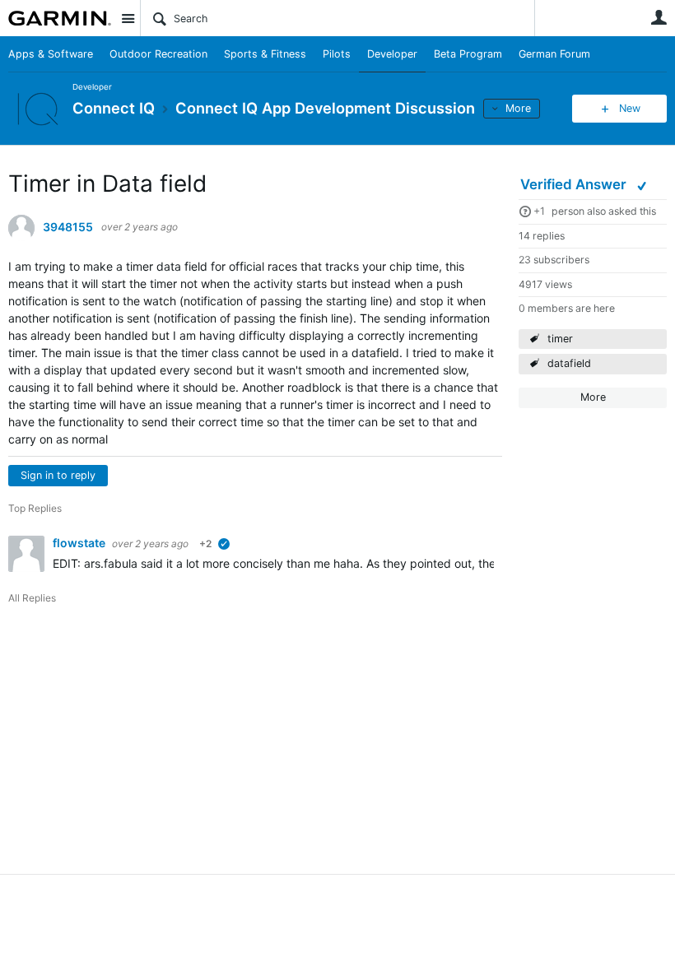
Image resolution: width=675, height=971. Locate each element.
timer (560, 338)
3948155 (68, 227)
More (518, 108)
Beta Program (468, 54)
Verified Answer (575, 184)
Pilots (337, 54)
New (629, 108)
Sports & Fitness (265, 54)
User (658, 17)
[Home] (59, 18)
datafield (569, 363)
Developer (392, 54)
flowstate (80, 543)
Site (127, 18)
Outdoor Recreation (158, 54)
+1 (539, 211)
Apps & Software (50, 54)
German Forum (554, 54)
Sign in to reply (58, 475)
